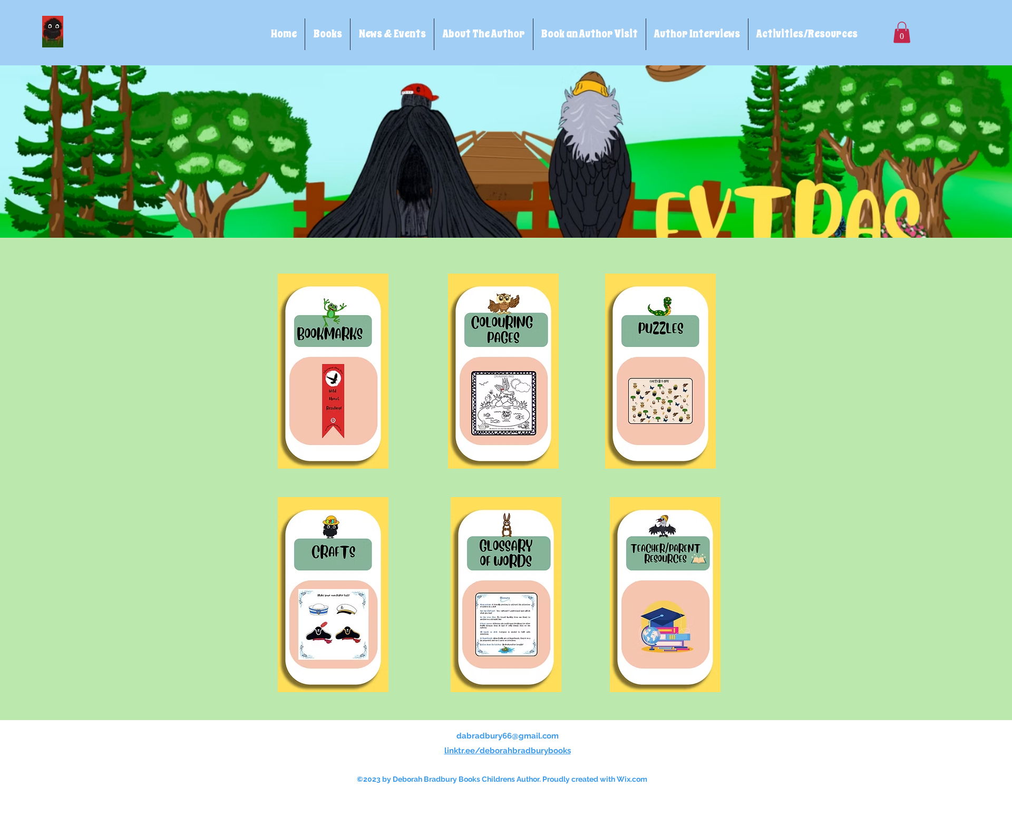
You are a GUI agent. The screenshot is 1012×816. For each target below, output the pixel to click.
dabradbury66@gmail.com (507, 736)
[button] (902, 32)
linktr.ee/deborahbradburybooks (507, 750)
